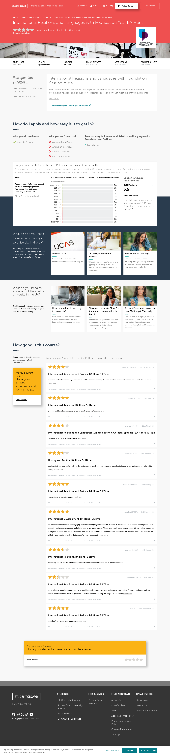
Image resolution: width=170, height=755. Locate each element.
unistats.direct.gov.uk (147, 710)
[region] (85, 750)
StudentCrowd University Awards (70, 707)
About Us (116, 700)
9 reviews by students (21, 33)
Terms (114, 710)
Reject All (129, 750)
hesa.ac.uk (142, 705)
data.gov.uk (142, 700)
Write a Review (127, 6)
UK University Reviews (69, 700)
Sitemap (115, 734)
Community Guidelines (69, 719)
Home (16, 17)
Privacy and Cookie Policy (121, 723)
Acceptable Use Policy (122, 716)
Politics (52, 17)
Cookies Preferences (121, 729)
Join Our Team (118, 705)
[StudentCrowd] (19, 6)
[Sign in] (111, 6)
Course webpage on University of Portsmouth (70, 105)
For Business (150, 6)
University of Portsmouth (29, 17)
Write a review (21, 400)
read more (54, 98)
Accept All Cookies (148, 750)
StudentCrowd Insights (96, 702)
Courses (45, 17)
